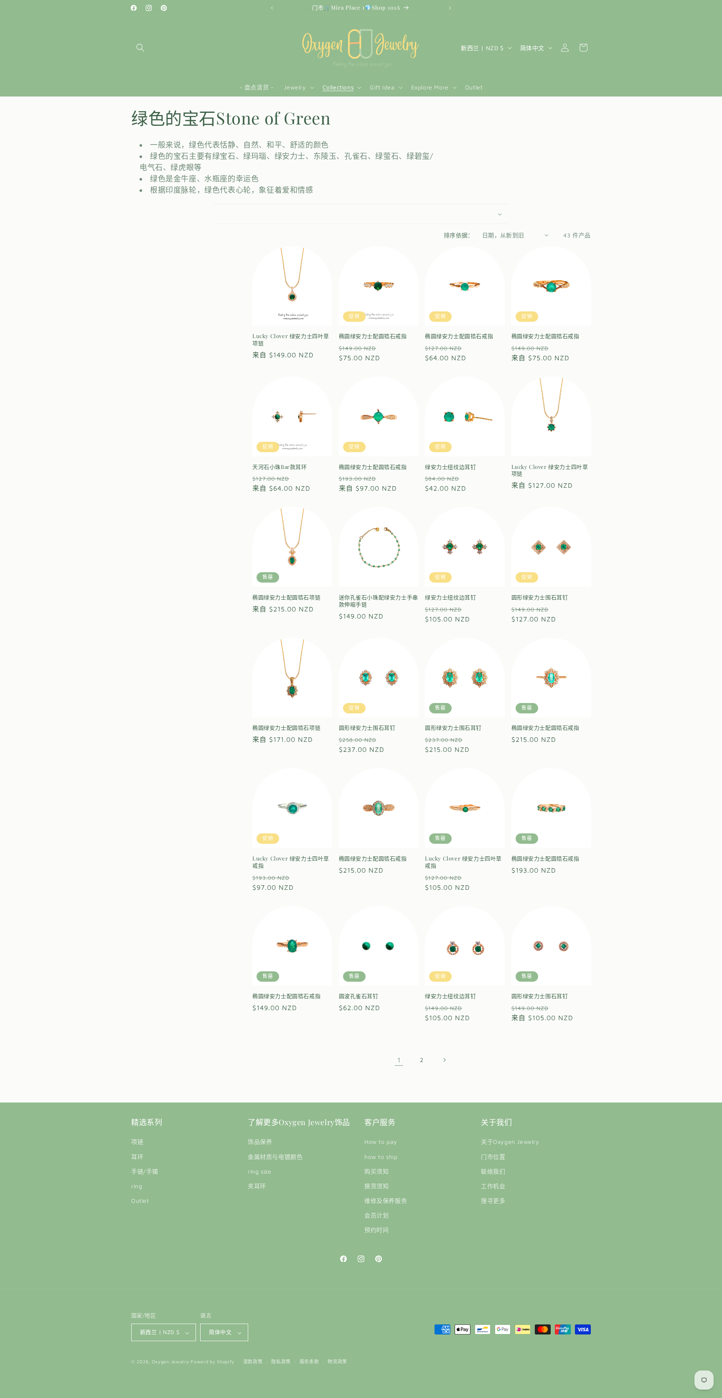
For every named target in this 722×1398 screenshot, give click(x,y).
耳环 (137, 1156)
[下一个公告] (450, 8)
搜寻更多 (493, 1200)
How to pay (380, 1142)
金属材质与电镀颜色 (275, 1156)
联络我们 (493, 1171)
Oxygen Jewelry (170, 1362)
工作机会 (493, 1185)
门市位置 (493, 1156)
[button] (140, 47)
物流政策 (337, 1361)
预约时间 (376, 1230)
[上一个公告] (272, 8)
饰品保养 (260, 1142)
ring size (259, 1171)
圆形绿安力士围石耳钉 (539, 597)
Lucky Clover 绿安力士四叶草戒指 (290, 862)
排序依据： (459, 235)
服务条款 (309, 1361)
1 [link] (399, 1060)
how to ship (381, 1156)
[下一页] (444, 1060)
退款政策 (253, 1361)
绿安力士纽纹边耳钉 (450, 466)
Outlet (140, 1200)
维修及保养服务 (385, 1200)
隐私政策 (281, 1361)
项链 (137, 1142)
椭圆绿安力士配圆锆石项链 (286, 597)
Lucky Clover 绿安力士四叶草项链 (290, 339)
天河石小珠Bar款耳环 (279, 466)
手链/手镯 (144, 1171)
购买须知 (376, 1171)
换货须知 (376, 1185)
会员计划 (376, 1215)
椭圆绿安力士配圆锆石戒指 (373, 336)
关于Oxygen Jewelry (510, 1142)
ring (136, 1185)
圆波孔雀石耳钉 (359, 996)
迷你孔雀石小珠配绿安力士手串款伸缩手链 (378, 601)
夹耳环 (257, 1185)
